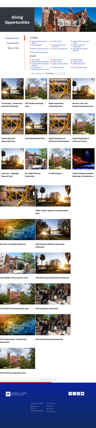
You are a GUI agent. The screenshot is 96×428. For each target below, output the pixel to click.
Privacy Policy (51, 411)
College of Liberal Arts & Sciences (40, 48)
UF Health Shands (36, 67)
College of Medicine (78, 59)
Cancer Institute (36, 59)
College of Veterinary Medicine (60, 63)
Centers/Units (13, 43)
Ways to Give (13, 48)
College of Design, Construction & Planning (81, 42)
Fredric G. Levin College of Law (60, 48)
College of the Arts (57, 41)
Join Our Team (51, 403)
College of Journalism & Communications (79, 45)
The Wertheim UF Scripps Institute (40, 69)
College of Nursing (57, 61)
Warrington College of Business (40, 52)
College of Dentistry (57, 59)
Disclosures (50, 409)
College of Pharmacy (78, 61)
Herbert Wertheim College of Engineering (80, 49)
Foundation (50, 406)
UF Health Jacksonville (58, 67)
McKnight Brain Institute (79, 63)
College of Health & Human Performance (59, 45)
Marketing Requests (37, 411)
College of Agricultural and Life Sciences (39, 42)
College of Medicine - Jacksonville (40, 61)
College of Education (37, 45)
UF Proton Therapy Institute (80, 67)
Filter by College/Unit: (37, 73)
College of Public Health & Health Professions (40, 64)
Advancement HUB (36, 403)
